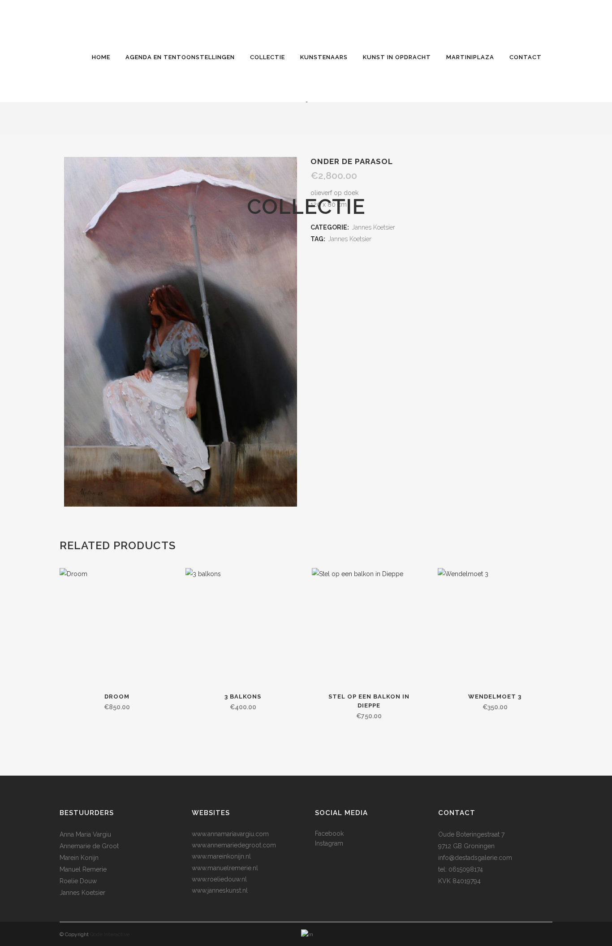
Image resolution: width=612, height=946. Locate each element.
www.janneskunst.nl (220, 890)
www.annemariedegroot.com (234, 845)
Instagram (329, 843)
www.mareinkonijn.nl (221, 856)
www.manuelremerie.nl (225, 868)
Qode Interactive (109, 934)
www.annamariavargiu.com (230, 834)
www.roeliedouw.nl (219, 879)
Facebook (329, 833)
